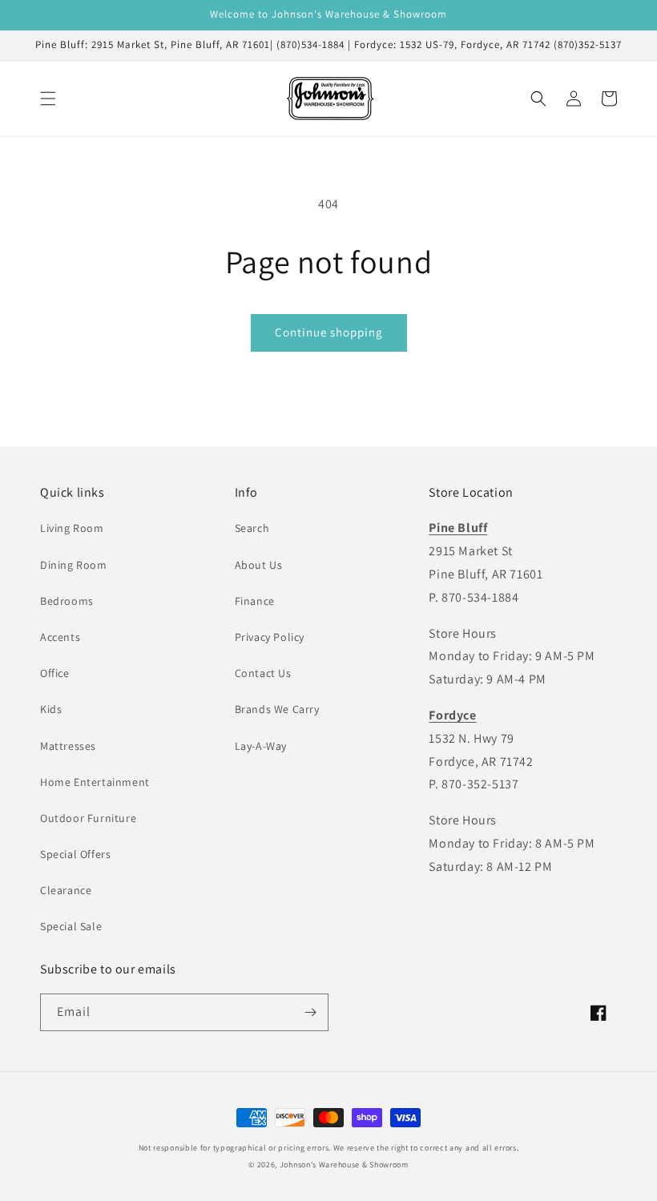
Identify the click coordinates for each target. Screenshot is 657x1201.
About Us (259, 565)
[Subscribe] (310, 1012)
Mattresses (68, 746)
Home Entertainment (95, 782)
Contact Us (263, 673)
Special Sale (71, 926)
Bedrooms (67, 601)
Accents (60, 637)
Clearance (65, 890)
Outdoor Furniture (88, 818)
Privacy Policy (269, 637)
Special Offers (75, 854)
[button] (48, 98)
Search (252, 528)
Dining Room (73, 565)
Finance (255, 601)
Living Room (72, 528)
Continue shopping (329, 332)
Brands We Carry (277, 709)
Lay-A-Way (261, 746)
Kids (51, 709)
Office (55, 673)
